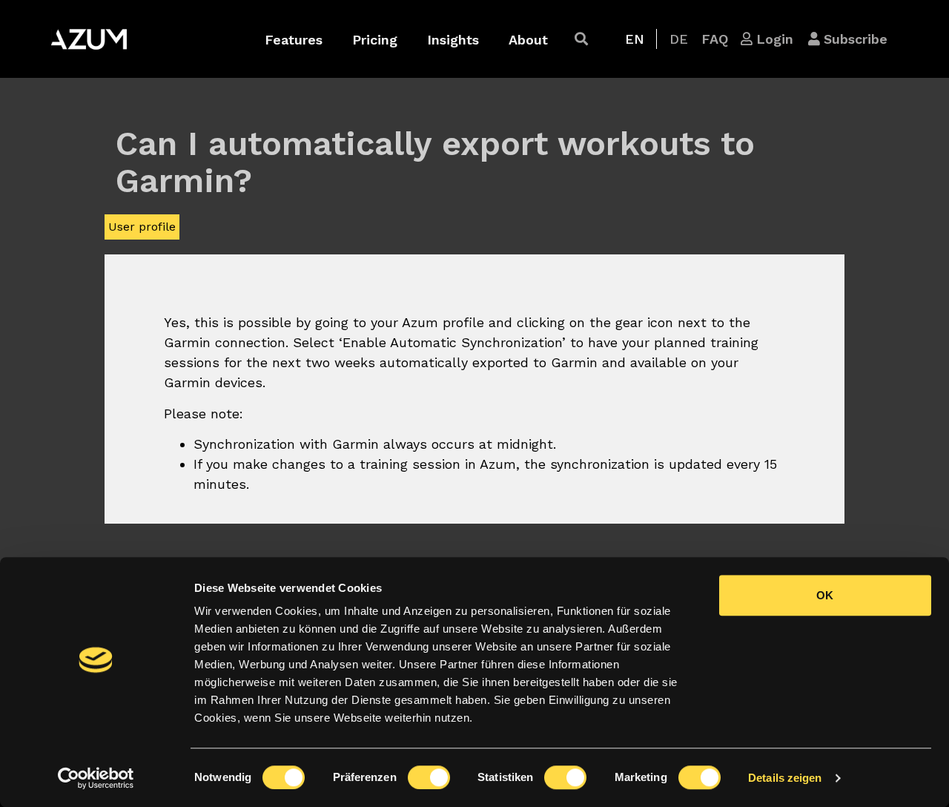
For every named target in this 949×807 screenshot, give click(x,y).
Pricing (374, 39)
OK (824, 595)
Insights (453, 39)
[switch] (429, 777)
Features (294, 39)
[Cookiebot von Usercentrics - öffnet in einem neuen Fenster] (96, 778)
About (528, 39)
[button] (581, 39)
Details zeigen (784, 777)
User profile (142, 227)
